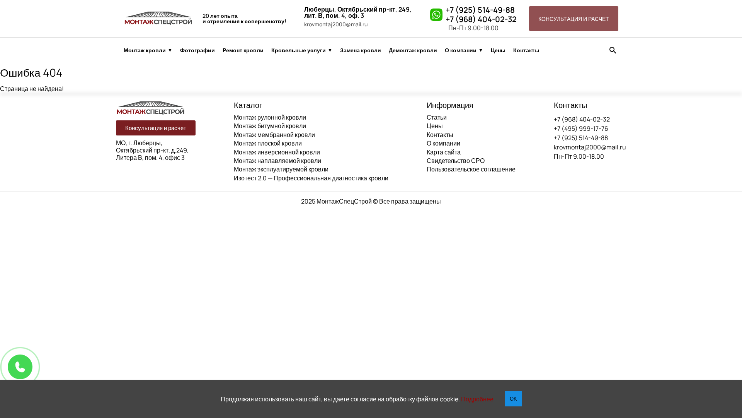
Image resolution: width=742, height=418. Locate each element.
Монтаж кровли (145, 50)
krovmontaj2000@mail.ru (336, 24)
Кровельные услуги (298, 50)
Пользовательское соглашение (471, 169)
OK (513, 399)
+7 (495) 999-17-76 (581, 128)
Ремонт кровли (243, 50)
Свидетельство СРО (456, 160)
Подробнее (477, 399)
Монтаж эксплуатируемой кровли (281, 169)
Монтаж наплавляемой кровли (277, 160)
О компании (461, 50)
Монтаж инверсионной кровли (277, 152)
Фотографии (197, 50)
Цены (498, 50)
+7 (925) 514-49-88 (480, 10)
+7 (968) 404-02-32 (481, 19)
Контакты (526, 50)
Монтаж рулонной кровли (270, 117)
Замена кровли (360, 50)
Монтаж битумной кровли (270, 126)
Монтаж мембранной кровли (274, 134)
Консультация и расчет (573, 18)
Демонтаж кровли (413, 50)
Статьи (437, 117)
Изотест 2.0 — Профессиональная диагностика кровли (311, 178)
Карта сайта (444, 152)
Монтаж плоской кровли (268, 143)
